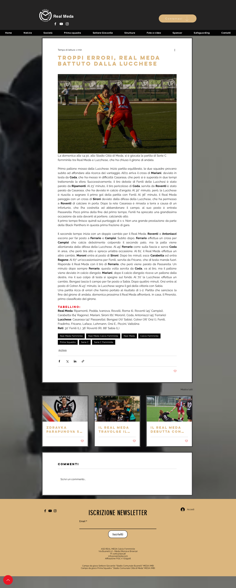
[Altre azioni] (175, 50)
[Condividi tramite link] (82, 361)
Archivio (62, 350)
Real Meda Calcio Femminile (103, 336)
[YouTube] (61, 24)
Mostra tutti (187, 389)
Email (82, 521)
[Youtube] (50, 511)
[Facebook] (55, 24)
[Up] (8, 580)
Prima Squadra (68, 342)
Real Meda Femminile (71, 336)
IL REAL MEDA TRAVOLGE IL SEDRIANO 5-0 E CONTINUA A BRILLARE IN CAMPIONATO (116, 429)
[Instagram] (67, 24)
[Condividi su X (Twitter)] (67, 361)
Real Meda (129, 336)
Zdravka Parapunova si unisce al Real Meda (64, 429)
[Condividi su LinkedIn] (75, 361)
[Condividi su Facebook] (59, 361)
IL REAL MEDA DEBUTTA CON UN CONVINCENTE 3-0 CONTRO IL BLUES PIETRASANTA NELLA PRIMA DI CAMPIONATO (169, 429)
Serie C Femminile (103, 342)
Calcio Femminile (149, 336)
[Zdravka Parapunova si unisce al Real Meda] (65, 409)
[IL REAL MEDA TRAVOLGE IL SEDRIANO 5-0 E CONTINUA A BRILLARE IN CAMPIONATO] (117, 409)
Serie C (85, 342)
